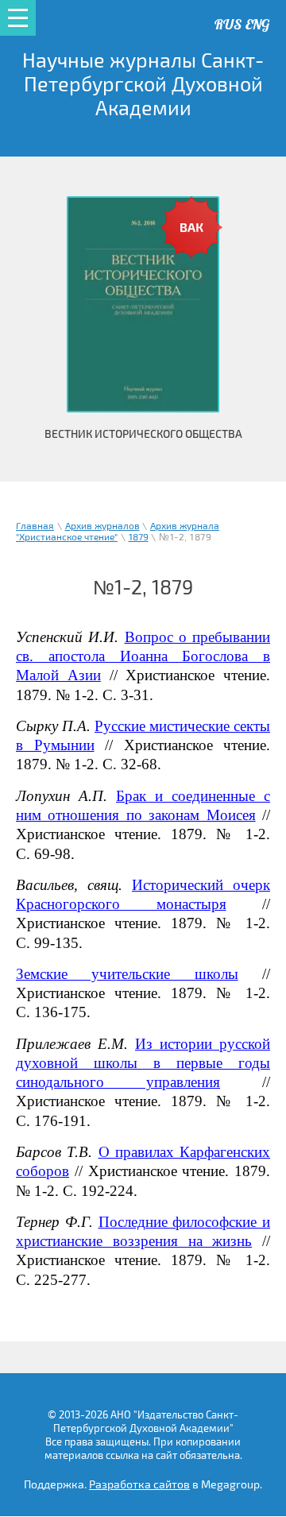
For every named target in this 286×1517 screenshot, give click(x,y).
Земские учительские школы (127, 974)
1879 (139, 538)
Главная (35, 526)
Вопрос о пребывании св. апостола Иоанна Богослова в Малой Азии (143, 656)
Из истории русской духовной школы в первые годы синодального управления (143, 1063)
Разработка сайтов (139, 1485)
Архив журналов (102, 526)
